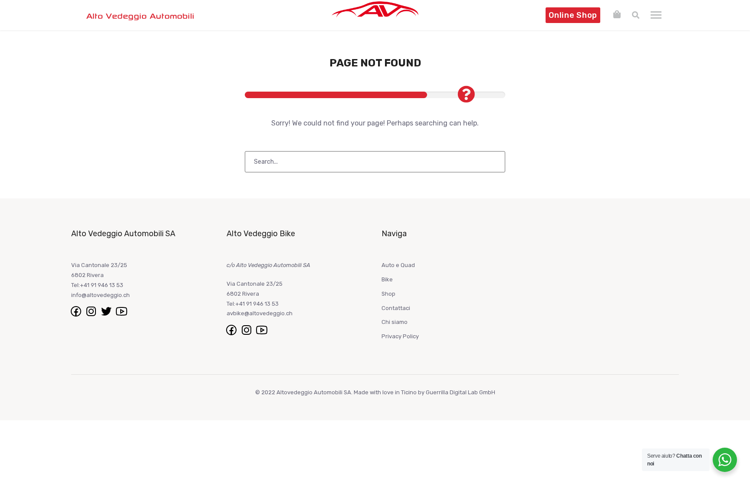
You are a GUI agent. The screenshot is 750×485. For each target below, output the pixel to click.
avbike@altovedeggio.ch (260, 313)
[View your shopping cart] (617, 15)
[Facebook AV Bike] (232, 329)
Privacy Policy (400, 336)
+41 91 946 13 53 (101, 285)
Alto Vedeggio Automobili (140, 15)
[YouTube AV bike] (262, 329)
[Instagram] (247, 329)
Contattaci (396, 308)
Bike (387, 279)
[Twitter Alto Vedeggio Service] (107, 311)
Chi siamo (395, 322)
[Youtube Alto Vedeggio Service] (121, 311)
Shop (388, 293)
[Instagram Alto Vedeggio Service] (91, 311)
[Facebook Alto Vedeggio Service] (76, 311)
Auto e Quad (398, 265)
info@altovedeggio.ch (100, 295)
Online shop (573, 15)
